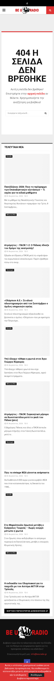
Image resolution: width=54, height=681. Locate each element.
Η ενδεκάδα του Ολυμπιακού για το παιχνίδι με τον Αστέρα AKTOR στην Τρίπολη (24, 586)
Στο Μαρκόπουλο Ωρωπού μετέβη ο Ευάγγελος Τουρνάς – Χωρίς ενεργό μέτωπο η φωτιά (24, 528)
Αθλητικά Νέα (11, 215)
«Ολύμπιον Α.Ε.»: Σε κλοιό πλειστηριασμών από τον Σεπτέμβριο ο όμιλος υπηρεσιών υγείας (26, 303)
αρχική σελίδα (36, 93)
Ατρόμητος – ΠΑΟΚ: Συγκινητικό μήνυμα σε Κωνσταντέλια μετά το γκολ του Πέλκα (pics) (26, 417)
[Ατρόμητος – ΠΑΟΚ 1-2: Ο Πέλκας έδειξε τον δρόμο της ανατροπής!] (27, 227)
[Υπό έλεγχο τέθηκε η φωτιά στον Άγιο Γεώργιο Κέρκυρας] (27, 341)
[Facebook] (27, 662)
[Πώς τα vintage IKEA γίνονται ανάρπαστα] (27, 455)
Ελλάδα (9, 156)
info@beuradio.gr (39, 654)
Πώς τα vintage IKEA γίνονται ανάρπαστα (26, 472)
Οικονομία (9, 270)
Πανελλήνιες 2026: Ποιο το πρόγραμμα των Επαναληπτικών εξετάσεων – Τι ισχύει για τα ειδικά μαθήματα (25, 189)
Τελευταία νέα (14, 147)
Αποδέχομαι (36, 675)
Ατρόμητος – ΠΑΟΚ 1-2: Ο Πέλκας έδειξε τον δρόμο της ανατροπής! (26, 247)
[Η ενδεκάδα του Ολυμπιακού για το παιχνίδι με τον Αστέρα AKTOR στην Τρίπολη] (27, 565)
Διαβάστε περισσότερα (27, 678)
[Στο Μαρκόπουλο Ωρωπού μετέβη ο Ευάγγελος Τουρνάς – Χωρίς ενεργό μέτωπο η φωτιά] (27, 507)
